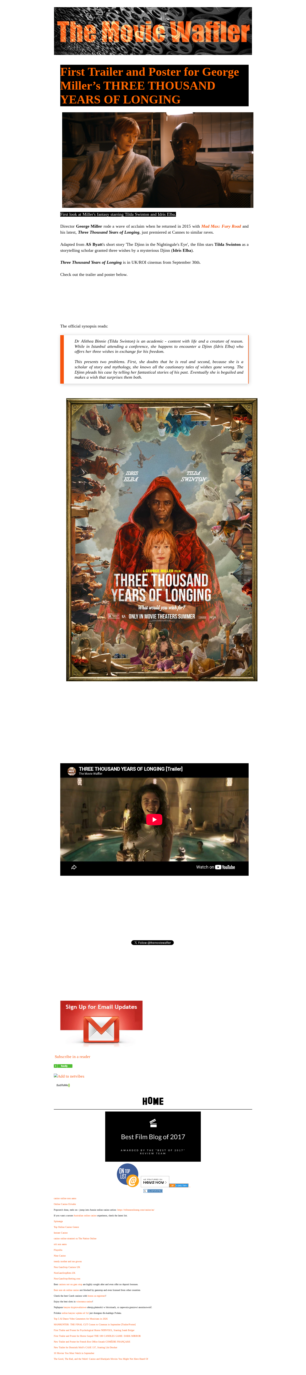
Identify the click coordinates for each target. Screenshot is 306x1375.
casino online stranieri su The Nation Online (75, 1238)
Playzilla (58, 1250)
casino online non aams (65, 1198)
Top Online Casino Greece (66, 1227)
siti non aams (60, 1244)
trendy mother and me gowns (68, 1261)
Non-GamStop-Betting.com (67, 1278)
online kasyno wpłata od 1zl (75, 1313)
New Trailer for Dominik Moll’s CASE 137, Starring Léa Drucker (85, 1347)
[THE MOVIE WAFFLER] (63, 1066)
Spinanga (58, 1221)
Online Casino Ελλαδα (65, 1204)
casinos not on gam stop (70, 1284)
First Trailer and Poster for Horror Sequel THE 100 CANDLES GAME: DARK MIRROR (97, 1336)
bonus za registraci (96, 1295)
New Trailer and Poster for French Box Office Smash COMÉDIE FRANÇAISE (92, 1341)
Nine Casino (60, 1255)
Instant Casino (61, 1232)
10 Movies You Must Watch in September (74, 1353)
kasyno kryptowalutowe (75, 1307)
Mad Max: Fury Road (221, 226)
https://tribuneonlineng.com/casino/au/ (135, 1209)
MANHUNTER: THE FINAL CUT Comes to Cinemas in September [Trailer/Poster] (95, 1324)
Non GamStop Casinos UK (67, 1267)
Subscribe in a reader (72, 1056)
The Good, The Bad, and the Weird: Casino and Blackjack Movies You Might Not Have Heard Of (101, 1359)
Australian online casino (85, 1215)
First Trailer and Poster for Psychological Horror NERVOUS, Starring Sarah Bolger (94, 1330)
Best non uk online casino (66, 1290)
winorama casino (84, 1301)
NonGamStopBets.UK (64, 1273)
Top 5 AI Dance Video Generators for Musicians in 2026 (81, 1318)
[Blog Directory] (178, 1186)
